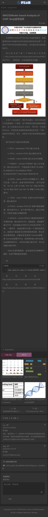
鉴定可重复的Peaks (31, 377)
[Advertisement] (24, 323)
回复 (6, 430)
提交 (10, 499)
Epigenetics (12, 7)
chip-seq (8, 355)
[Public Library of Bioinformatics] (24, 2)
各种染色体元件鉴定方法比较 (12, 377)
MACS (24, 355)
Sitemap (34, 513)
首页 (4, 7)
